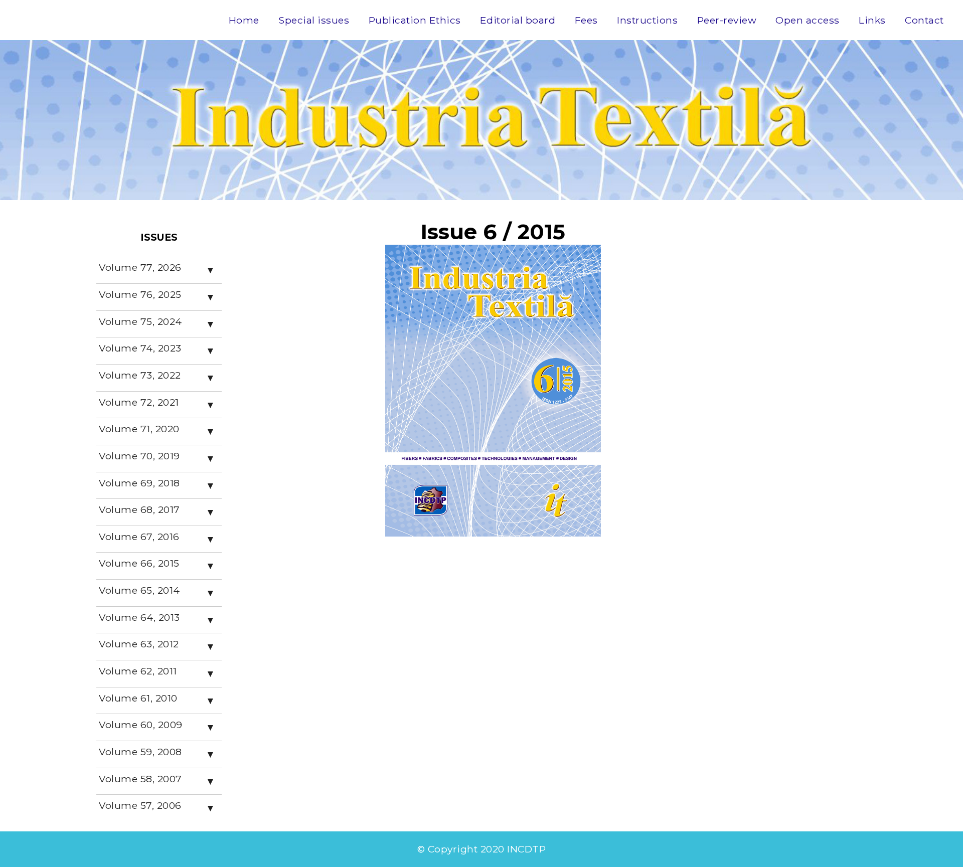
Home (244, 20)
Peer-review (727, 20)
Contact (924, 20)
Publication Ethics (415, 20)
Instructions (647, 20)
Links (872, 20)
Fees (586, 20)
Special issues (313, 20)
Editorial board (518, 20)
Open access (807, 20)
